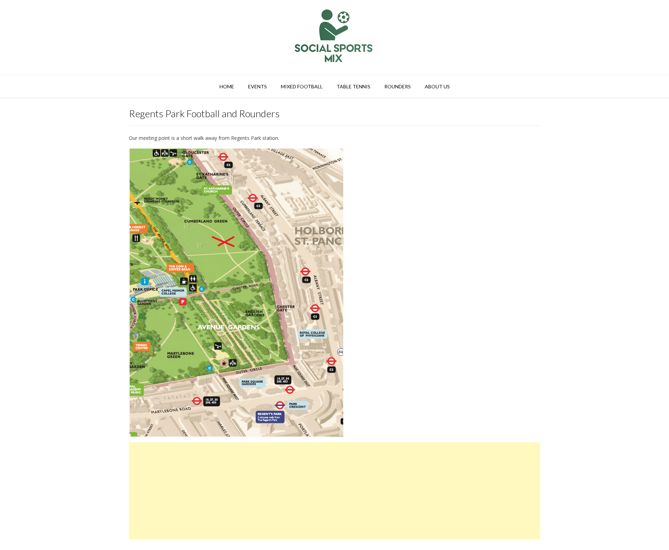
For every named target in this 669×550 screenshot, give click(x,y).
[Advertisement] (334, 491)
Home (227, 86)
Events (257, 86)
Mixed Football (302, 86)
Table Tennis (353, 86)
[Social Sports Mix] (334, 37)
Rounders (397, 86)
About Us (437, 86)
